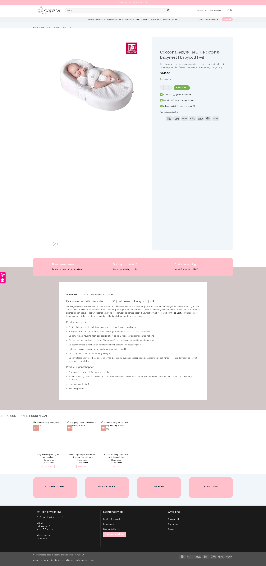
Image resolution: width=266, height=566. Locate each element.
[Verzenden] (168, 10)
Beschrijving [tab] (72, 294)
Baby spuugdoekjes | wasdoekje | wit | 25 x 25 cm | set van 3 (82, 456)
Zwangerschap (114, 19)
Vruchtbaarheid (95, 19)
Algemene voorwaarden (43, 560)
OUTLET (175, 19)
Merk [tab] (110, 294)
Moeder (128, 19)
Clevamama (49, 460)
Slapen (57, 28)
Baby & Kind (141, 19)
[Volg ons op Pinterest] (231, 10)
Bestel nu (181, 88)
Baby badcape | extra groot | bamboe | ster (48, 456)
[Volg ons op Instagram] (228, 10)
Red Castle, (178, 313)
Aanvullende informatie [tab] (93, 294)
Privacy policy (61, 560)
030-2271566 (189, 106)
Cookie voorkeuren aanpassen (81, 560)
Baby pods (67, 28)
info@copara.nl (43, 535)
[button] (208, 19)
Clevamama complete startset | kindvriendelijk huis (116, 456)
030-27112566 (43, 538)
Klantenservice (113, 511)
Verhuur (155, 19)
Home (35, 28)
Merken (166, 19)
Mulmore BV (79, 555)
